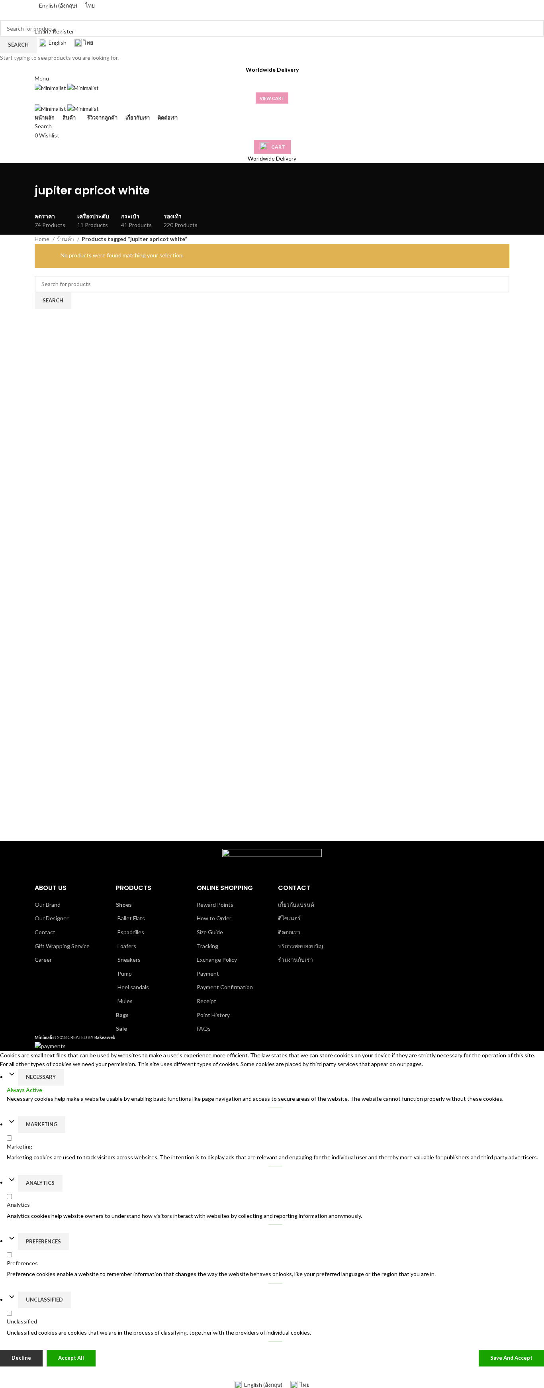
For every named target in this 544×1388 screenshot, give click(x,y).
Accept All (71, 1358)
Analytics (40, 1183)
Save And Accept (511, 1358)
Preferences (43, 1241)
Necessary (41, 1077)
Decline (21, 1358)
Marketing (41, 1124)
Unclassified (44, 1299)
